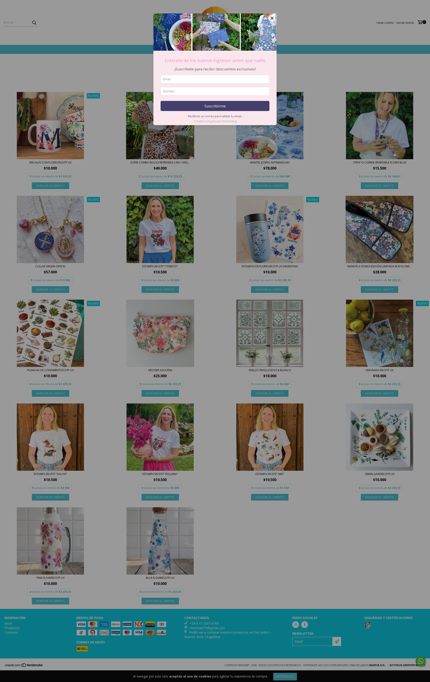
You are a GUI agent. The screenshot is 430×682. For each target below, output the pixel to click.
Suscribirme (215, 106)
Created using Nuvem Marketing (215, 121)
